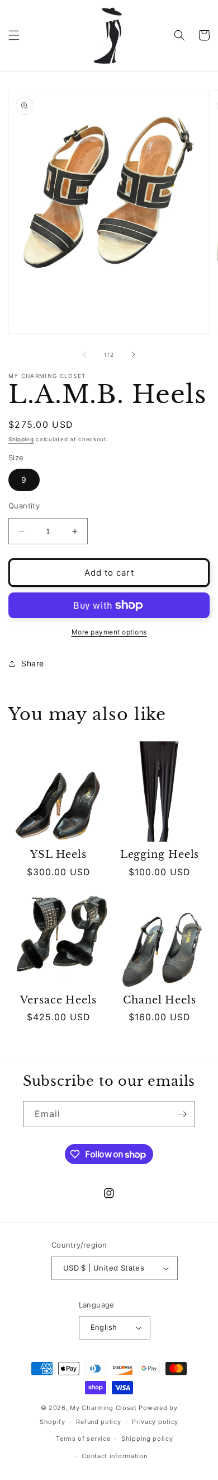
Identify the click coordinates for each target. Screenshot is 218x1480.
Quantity (24, 505)
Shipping (21, 439)
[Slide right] (133, 354)
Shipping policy (147, 1438)
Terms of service (83, 1438)
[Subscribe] (182, 1114)
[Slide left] (84, 354)
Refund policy (98, 1422)
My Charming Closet (103, 1408)
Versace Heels (58, 1000)
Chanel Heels (159, 1000)
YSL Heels (58, 855)
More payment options (109, 632)
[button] (14, 35)
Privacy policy (155, 1422)
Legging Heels (160, 855)
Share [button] (32, 663)
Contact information (114, 1456)
